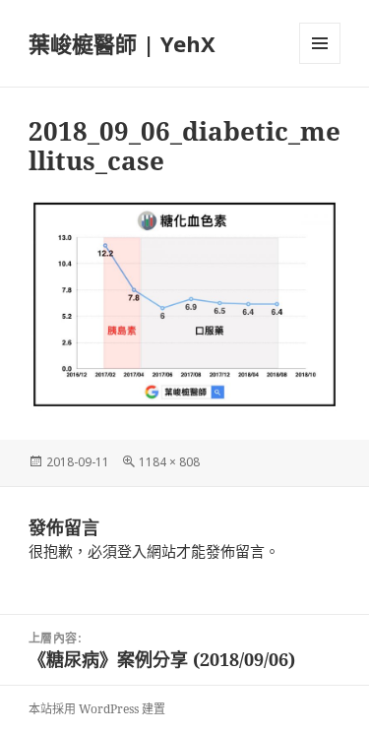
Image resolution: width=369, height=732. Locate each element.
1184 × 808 (169, 462)
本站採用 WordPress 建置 (97, 709)
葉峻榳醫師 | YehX (122, 43)
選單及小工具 (319, 43)
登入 (132, 551)
